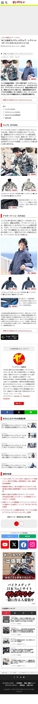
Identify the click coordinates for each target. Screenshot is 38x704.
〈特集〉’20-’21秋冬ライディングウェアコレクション (17, 100)
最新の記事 (7, 118)
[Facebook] (7, 412)
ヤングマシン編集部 (19, 46)
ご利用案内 (19, 683)
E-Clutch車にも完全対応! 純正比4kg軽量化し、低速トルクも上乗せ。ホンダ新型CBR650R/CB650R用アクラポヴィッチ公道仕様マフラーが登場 (22, 651)
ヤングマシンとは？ (8, 683)
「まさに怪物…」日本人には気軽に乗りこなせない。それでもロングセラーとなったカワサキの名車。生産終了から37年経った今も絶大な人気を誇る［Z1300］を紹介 (23, 620)
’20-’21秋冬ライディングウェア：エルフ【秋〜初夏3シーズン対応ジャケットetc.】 (14, 456)
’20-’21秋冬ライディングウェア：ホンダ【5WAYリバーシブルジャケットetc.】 (13, 436)
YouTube (17, 396)
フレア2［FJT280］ (9, 109)
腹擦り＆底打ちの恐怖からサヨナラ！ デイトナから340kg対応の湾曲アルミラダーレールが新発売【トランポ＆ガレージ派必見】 (19, 496)
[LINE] (30, 412)
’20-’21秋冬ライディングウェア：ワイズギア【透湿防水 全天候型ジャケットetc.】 (14, 426)
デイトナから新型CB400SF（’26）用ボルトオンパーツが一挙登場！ (23, 640)
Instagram (6, 398)
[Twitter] (19, 412)
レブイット (5, 57)
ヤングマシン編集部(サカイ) (18, 644)
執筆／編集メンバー (30, 683)
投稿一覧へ (18, 403)
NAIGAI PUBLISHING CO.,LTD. (20, 689)
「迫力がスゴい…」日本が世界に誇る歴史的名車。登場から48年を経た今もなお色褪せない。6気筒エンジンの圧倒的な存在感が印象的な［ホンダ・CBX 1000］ (23, 630)
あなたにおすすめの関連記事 (11, 115)
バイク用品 (13, 672)
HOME (5, 672)
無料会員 (27, 536)
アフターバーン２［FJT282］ (12, 112)
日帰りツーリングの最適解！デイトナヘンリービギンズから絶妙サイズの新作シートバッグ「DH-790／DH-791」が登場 (19, 504)
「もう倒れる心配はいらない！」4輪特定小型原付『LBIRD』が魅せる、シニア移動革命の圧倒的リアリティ (23, 662)
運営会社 (22, 685)
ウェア (17, 57)
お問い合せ (30, 685)
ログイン (10, 536)
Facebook (26, 396)
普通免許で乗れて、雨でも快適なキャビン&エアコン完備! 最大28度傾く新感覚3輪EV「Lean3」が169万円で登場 (19, 489)
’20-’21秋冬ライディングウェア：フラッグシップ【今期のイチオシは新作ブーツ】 (14, 466)
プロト (12, 57)
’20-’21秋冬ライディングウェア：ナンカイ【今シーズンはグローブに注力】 (13, 446)
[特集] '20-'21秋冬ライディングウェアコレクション (17, 54)
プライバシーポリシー (11, 685)
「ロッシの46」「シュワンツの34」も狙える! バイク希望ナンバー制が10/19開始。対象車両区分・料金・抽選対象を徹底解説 (19, 481)
